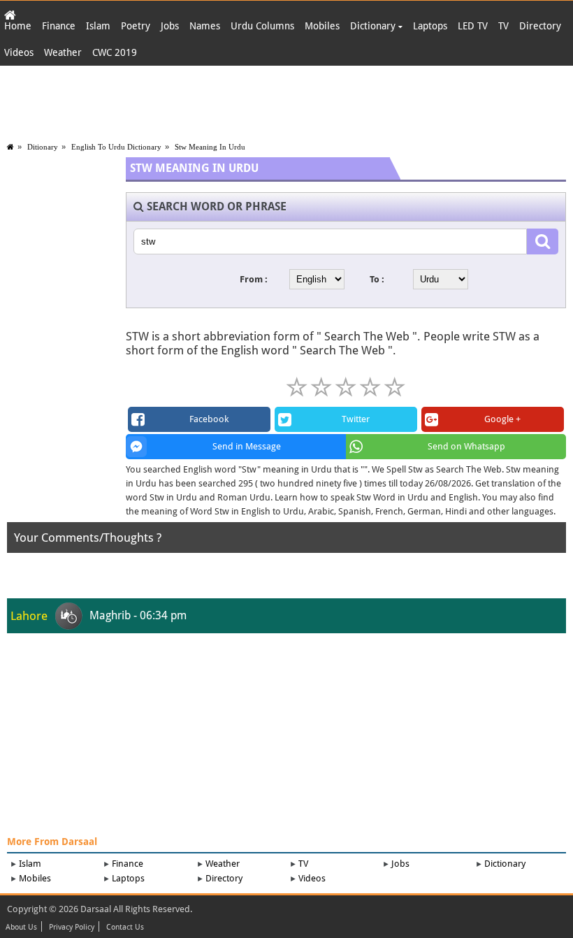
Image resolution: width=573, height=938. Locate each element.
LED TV (473, 25)
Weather (63, 52)
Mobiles (322, 25)
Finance (58, 25)
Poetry (135, 25)
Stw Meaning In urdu (210, 147)
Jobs (170, 25)
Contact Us (125, 927)
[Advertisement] (286, 100)
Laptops (430, 25)
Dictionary (374, 25)
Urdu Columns (262, 25)
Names (204, 25)
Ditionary (42, 147)
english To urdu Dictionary (116, 147)
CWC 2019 (114, 52)
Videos (19, 52)
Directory (540, 25)
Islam (98, 25)
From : (254, 279)
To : (377, 279)
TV (503, 25)
